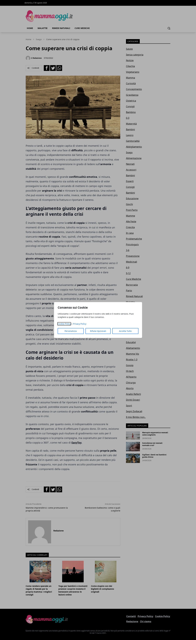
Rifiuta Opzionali (98, 331)
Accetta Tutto (125, 331)
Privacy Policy (79, 323)
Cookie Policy (64, 323)
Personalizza (71, 331)
